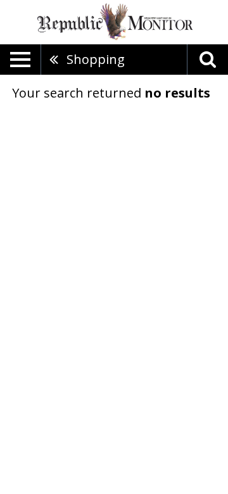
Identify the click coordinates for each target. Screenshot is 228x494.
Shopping (95, 59)
